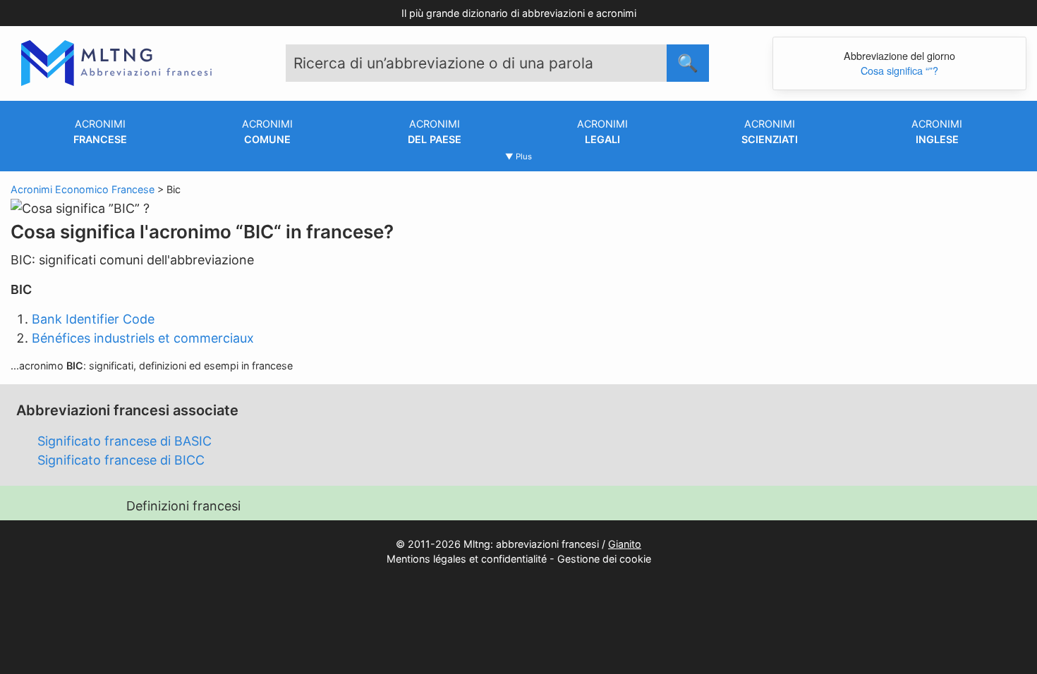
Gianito (624, 544)
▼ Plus (518, 156)
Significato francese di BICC (121, 460)
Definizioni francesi (183, 505)
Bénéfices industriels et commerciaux (143, 338)
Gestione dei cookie (604, 559)
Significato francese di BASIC (124, 441)
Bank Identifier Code (93, 319)
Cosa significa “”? (899, 70)
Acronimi (100, 131)
